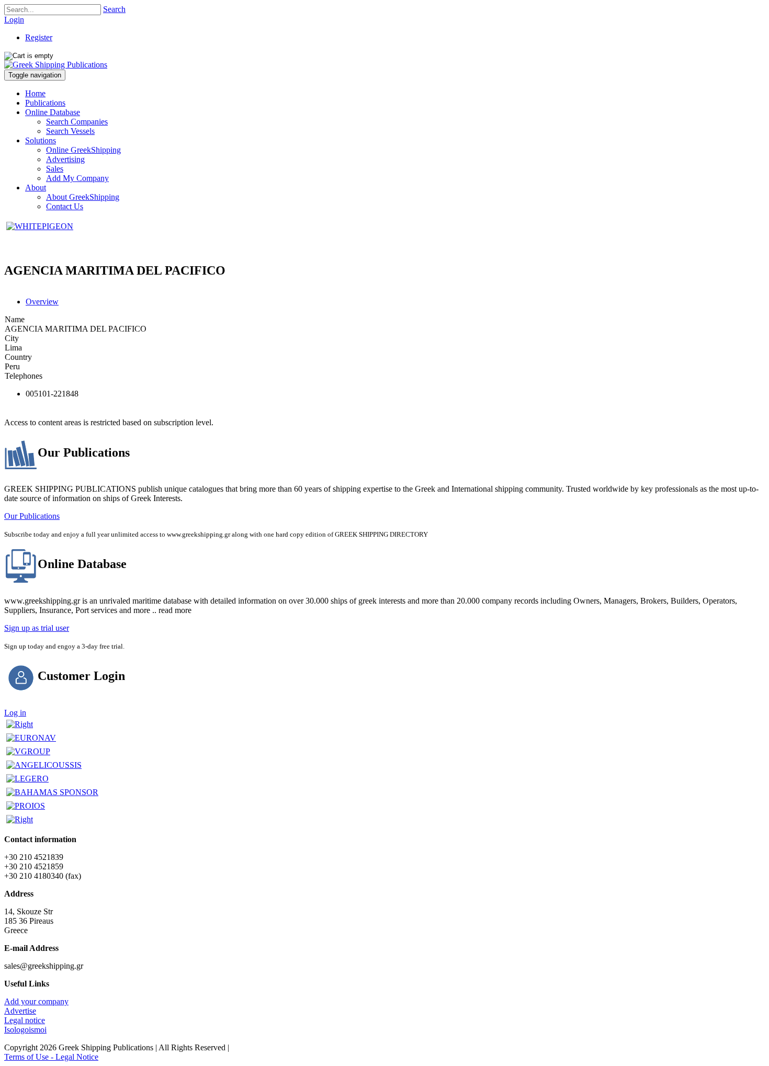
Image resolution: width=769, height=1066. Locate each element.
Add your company (36, 1001)
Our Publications (32, 516)
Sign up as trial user (36, 627)
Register (38, 37)
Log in (15, 712)
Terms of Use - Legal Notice (51, 1056)
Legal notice (24, 1020)
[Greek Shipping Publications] (55, 64)
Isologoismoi (25, 1029)
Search (114, 9)
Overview (42, 301)
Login (14, 19)
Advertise (20, 1010)
